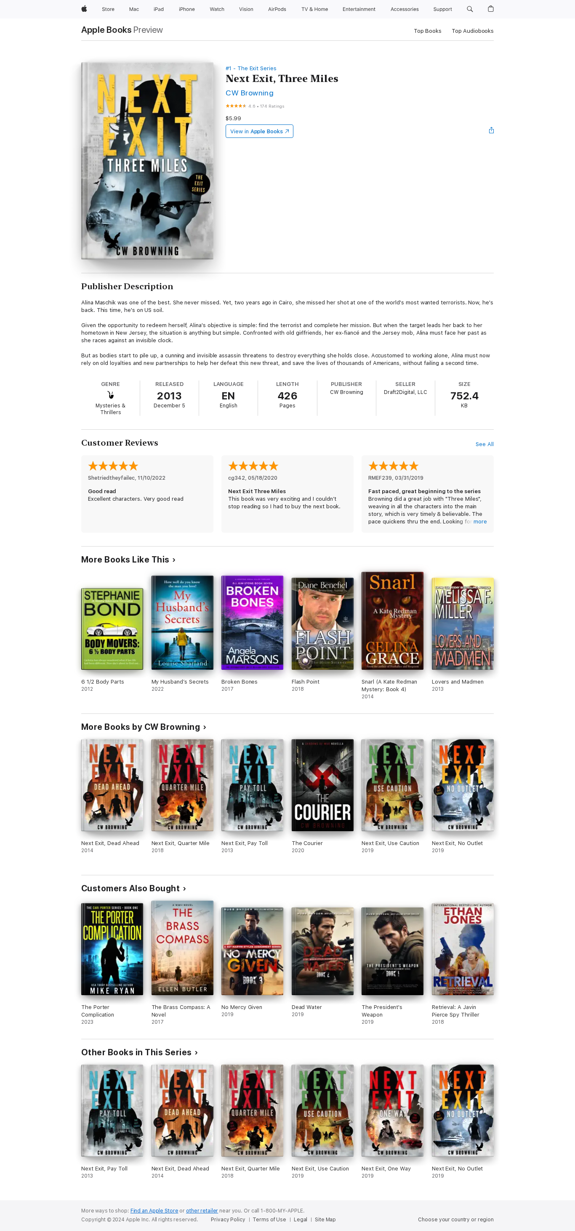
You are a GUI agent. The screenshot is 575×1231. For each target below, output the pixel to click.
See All (485, 444)
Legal (300, 1220)
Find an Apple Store (154, 1211)
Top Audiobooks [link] (473, 31)
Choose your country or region (456, 1220)
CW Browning (250, 92)
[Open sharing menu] (491, 131)
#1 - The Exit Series (251, 68)
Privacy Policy (228, 1220)
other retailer (202, 1211)
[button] (470, 9)
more (480, 521)
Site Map (325, 1220)
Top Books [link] (428, 31)
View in (256, 131)
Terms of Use (269, 1220)
